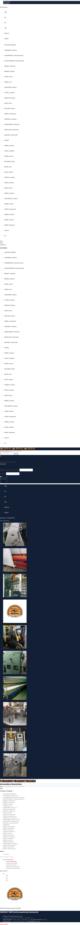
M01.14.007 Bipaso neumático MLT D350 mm (13, 547)
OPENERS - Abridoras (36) (9, 826)
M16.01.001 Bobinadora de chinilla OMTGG (12, 624)
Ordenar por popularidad (11, 863)
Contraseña (3, 473)
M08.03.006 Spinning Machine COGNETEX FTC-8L (14, 701)
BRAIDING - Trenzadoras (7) (9, 800)
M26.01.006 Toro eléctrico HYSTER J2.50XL (12, 649)
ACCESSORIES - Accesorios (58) (10, 795)
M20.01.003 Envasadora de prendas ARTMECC (10, 908)
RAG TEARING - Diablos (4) (9, 831)
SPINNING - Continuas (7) (8, 841)
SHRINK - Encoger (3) (8, 840)
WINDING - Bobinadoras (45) (9, 848)
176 (7, 880)
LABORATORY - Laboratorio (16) (10, 817)
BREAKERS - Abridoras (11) (9, 802)
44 (7, 875)
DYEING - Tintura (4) (7, 812)
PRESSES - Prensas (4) (8, 829)
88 (7, 877)
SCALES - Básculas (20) (8, 834)
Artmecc (7, 854)
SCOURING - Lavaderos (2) (9, 836)
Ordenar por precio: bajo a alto (13, 866)
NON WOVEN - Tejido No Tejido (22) (10, 822)
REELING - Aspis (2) (7, 833)
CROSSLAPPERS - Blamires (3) (10, 807)
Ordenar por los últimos (11, 864)
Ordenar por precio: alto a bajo (13, 868)
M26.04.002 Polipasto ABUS (9, 598)
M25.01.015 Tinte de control (9, 726)
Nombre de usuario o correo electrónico (9, 469)
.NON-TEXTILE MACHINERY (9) (9, 793)
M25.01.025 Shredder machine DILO (11, 675)
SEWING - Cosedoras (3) (8, 838)
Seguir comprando (21, 462)
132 (7, 878)
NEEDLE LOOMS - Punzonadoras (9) (11, 821)
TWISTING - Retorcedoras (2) (9, 845)
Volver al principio (4, 924)
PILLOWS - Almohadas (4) (8, 828)
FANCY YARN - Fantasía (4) (9, 814)
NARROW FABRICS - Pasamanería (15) (11, 819)
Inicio (1, 786)
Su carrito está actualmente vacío (8, 462)
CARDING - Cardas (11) (8, 804)
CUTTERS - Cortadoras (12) (9, 809)
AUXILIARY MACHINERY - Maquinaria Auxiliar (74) (14, 798)
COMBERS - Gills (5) (7, 805)
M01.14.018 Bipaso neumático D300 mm (12, 778)
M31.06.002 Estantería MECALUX (10, 573)
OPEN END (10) (6, 824)
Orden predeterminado (11, 861)
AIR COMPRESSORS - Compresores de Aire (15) (13, 797)
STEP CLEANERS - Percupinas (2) (10, 843)
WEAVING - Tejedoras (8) (8, 846)
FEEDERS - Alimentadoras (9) (9, 816)
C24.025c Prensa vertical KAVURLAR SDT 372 (13, 752)
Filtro (1, 788)
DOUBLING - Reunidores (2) (9, 810)
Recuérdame (5, 476)
